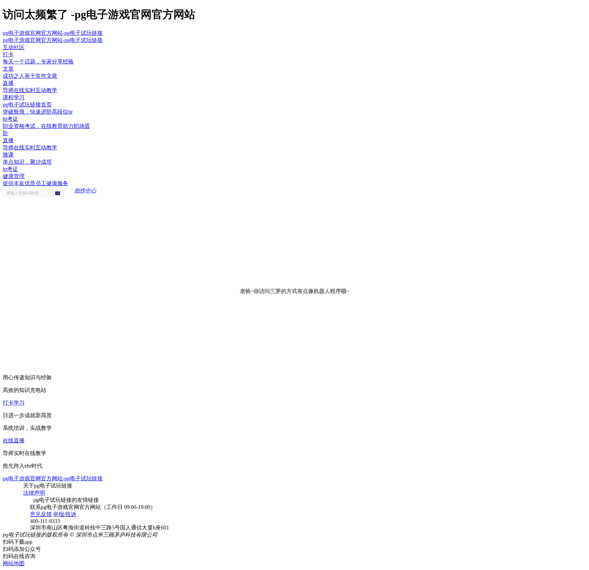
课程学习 (14, 97)
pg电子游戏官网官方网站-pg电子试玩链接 (53, 33)
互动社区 (14, 47)
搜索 (59, 193)
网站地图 (14, 563)
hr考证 (10, 169)
